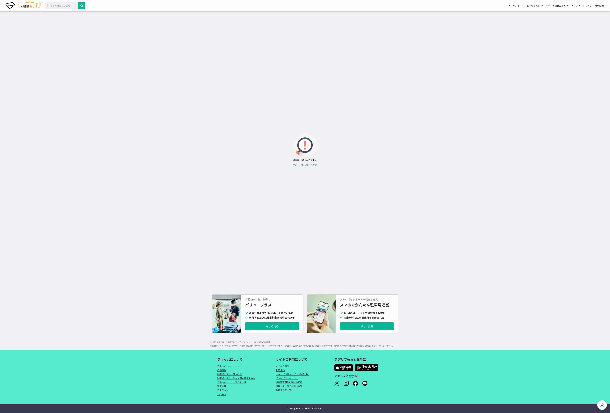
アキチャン (222, 390)
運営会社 (221, 386)
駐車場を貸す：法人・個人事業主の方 (236, 378)
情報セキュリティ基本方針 (289, 386)
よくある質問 (282, 366)
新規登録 (599, 5)
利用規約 (280, 370)
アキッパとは (224, 366)
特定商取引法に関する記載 (289, 382)
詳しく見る (272, 326)
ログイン (587, 5)
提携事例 (221, 370)
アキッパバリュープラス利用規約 (292, 374)
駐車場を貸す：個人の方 (229, 374)
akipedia (221, 394)
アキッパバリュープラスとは (231, 382)
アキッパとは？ (516, 5)
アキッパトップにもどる (305, 165)
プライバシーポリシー (287, 378)
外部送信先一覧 (283, 390)
